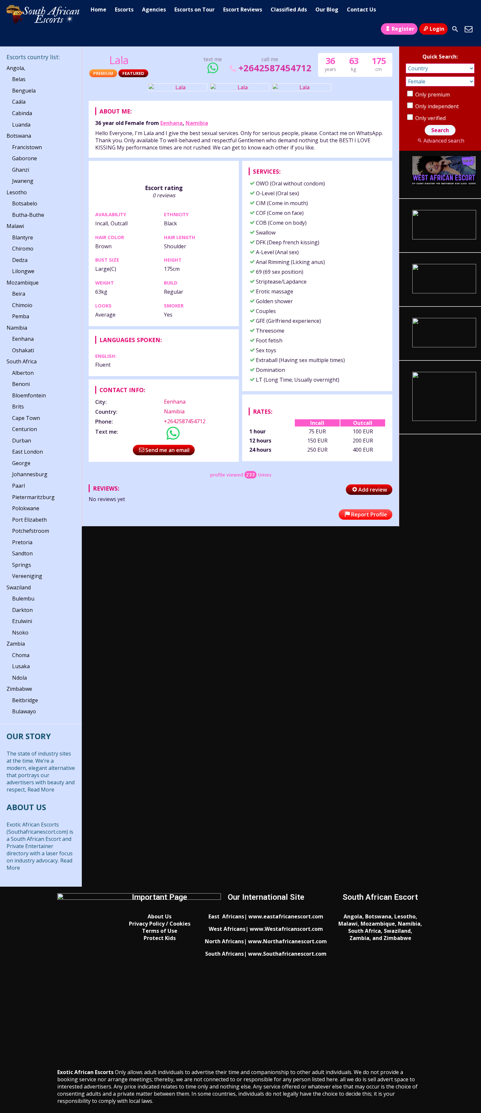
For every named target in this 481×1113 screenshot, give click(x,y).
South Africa (22, 361)
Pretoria (22, 542)
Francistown (27, 147)
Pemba (20, 316)
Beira (18, 293)
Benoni (21, 384)
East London (27, 451)
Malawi (15, 226)
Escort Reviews (242, 9)
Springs (21, 564)
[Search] (455, 29)
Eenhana (171, 123)
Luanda (21, 124)
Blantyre (22, 237)
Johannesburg (29, 474)
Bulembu (23, 598)
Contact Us (361, 9)
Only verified (430, 118)
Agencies (154, 9)
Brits (18, 406)
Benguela (24, 90)
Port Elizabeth (29, 519)
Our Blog (326, 9)
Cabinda (22, 113)
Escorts (124, 9)
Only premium (432, 94)
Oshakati (23, 350)
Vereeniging (27, 576)
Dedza (19, 260)
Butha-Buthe (28, 214)
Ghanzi (20, 169)
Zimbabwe (19, 688)
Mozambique (23, 282)
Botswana (19, 135)
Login (437, 28)
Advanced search (443, 140)
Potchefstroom (30, 530)
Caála (19, 101)
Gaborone (24, 158)
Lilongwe (23, 271)
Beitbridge (25, 700)
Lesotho (17, 192)
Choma (20, 655)
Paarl (18, 485)
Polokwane (25, 508)
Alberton (23, 372)
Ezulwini (22, 621)
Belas (19, 79)
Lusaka (21, 666)
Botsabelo (24, 203)
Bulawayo (24, 711)
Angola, (16, 68)
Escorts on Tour (194, 9)
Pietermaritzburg (33, 497)
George (21, 463)
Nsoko (20, 632)
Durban (21, 440)
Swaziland (19, 587)
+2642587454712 (275, 68)
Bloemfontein (29, 395)
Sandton (22, 553)
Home (98, 9)
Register (403, 28)
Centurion (24, 429)
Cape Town (26, 418)
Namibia (197, 123)
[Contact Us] (468, 29)
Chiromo (22, 248)
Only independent (436, 106)
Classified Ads (289, 9)
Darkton (22, 610)
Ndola (19, 677)
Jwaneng (22, 180)
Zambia (16, 643)
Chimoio (22, 305)
